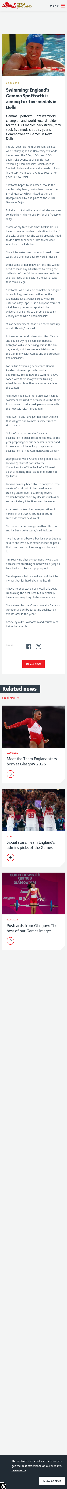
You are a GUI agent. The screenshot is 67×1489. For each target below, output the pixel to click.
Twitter (38, 646)
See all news (33, 664)
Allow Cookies (52, 1481)
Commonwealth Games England (17, 5)
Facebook (28, 646)
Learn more (19, 1470)
